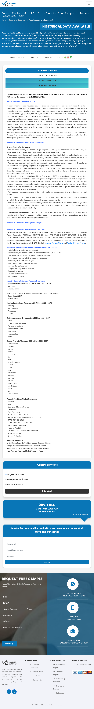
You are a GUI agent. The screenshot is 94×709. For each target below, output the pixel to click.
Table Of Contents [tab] (47, 75)
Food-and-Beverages (17, 20)
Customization (47, 80)
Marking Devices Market (54, 243)
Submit (8, 644)
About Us (36, 676)
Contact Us (37, 680)
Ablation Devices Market (76, 243)
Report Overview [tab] (47, 70)
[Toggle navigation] (89, 3)
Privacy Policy (38, 672)
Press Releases (85, 664)
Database (60, 693)
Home (4, 20)
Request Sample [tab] (47, 85)
